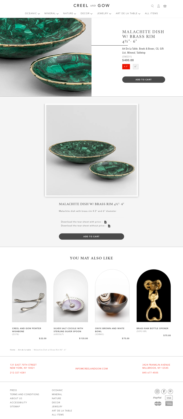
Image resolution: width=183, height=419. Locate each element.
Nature (68, 14)
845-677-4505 (150, 373)
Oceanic (31, 14)
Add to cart (144, 79)
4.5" (126, 67)
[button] (152, 6)
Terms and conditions (24, 395)
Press (13, 390)
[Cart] (165, 6)
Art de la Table (127, 14)
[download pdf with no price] (109, 226)
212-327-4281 (18, 373)
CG (157, 49)
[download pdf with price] (105, 222)
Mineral (50, 14)
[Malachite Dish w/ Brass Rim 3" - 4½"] (91, 151)
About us (16, 399)
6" (136, 67)
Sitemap (15, 407)
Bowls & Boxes (146, 49)
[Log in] (158, 6)
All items (151, 14)
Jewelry (102, 14)
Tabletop (141, 53)
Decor (85, 14)
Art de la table (130, 49)
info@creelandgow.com (91, 369)
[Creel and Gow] (92, 6)
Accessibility (18, 403)
